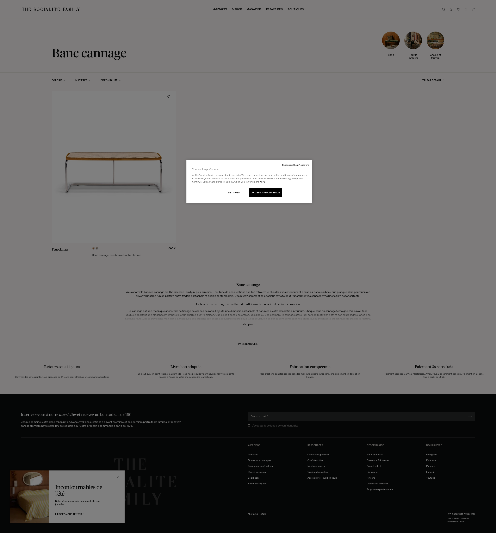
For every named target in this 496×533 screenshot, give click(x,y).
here (262, 181)
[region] (249, 181)
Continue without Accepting (295, 165)
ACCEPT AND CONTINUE (265, 192)
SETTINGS (234, 192)
